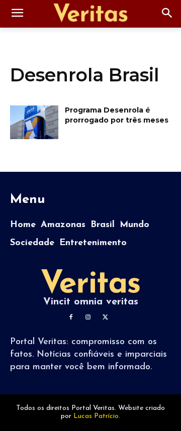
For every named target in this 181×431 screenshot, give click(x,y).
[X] (105, 317)
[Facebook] (71, 317)
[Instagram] (88, 317)
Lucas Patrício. (96, 416)
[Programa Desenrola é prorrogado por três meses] (34, 122)
